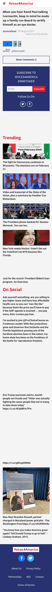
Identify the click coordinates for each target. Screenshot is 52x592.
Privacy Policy (33, 568)
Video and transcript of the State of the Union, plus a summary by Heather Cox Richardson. (24, 195)
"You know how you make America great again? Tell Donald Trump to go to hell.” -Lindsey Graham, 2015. (25, 533)
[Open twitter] (23, 104)
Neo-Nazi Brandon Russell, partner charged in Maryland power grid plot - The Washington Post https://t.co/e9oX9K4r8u (26, 520)
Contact (39, 576)
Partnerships (14, 576)
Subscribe (39, 88)
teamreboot (9, 31)
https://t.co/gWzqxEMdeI (17, 462)
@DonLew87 (18, 51)
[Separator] (19, 43)
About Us (16, 568)
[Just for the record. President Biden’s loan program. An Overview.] (26, 268)
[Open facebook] (29, 104)
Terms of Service (26, 584)
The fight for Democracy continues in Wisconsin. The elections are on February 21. (26, 165)
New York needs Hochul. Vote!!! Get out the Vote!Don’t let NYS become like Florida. (24, 252)
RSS (28, 576)
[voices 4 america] (21, 3)
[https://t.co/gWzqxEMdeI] (26, 436)
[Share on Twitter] (15, 43)
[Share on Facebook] (7, 43)
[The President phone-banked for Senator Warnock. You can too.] (26, 211)
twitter (6, 51)
